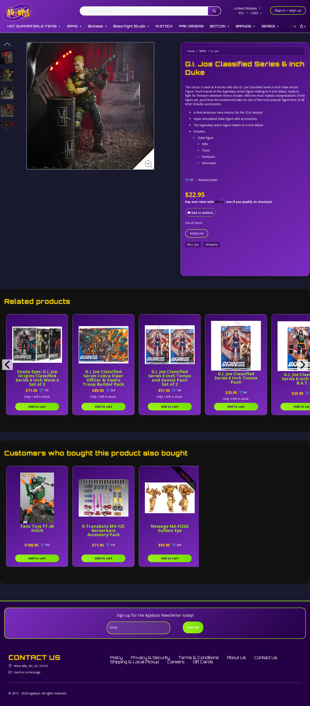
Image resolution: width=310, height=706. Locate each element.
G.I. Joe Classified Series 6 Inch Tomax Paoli (235, 378)
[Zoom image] (149, 164)
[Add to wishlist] (60, 320)
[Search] (214, 11)
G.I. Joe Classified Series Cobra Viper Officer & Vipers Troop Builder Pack (103, 378)
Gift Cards (203, 662)
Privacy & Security (150, 657)
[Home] (17, 12)
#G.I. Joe (193, 244)
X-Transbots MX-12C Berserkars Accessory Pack (103, 530)
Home (191, 51)
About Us (236, 657)
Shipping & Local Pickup (134, 662)
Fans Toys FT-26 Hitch (37, 528)
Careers (176, 662)
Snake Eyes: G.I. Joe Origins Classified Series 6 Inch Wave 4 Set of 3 (37, 378)
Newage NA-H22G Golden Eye (170, 528)
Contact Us (265, 657)
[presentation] (7, 364)
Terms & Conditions (198, 657)
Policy (116, 657)
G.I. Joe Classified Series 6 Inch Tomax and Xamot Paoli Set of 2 (169, 378)
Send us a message (27, 672)
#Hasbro (212, 244)
